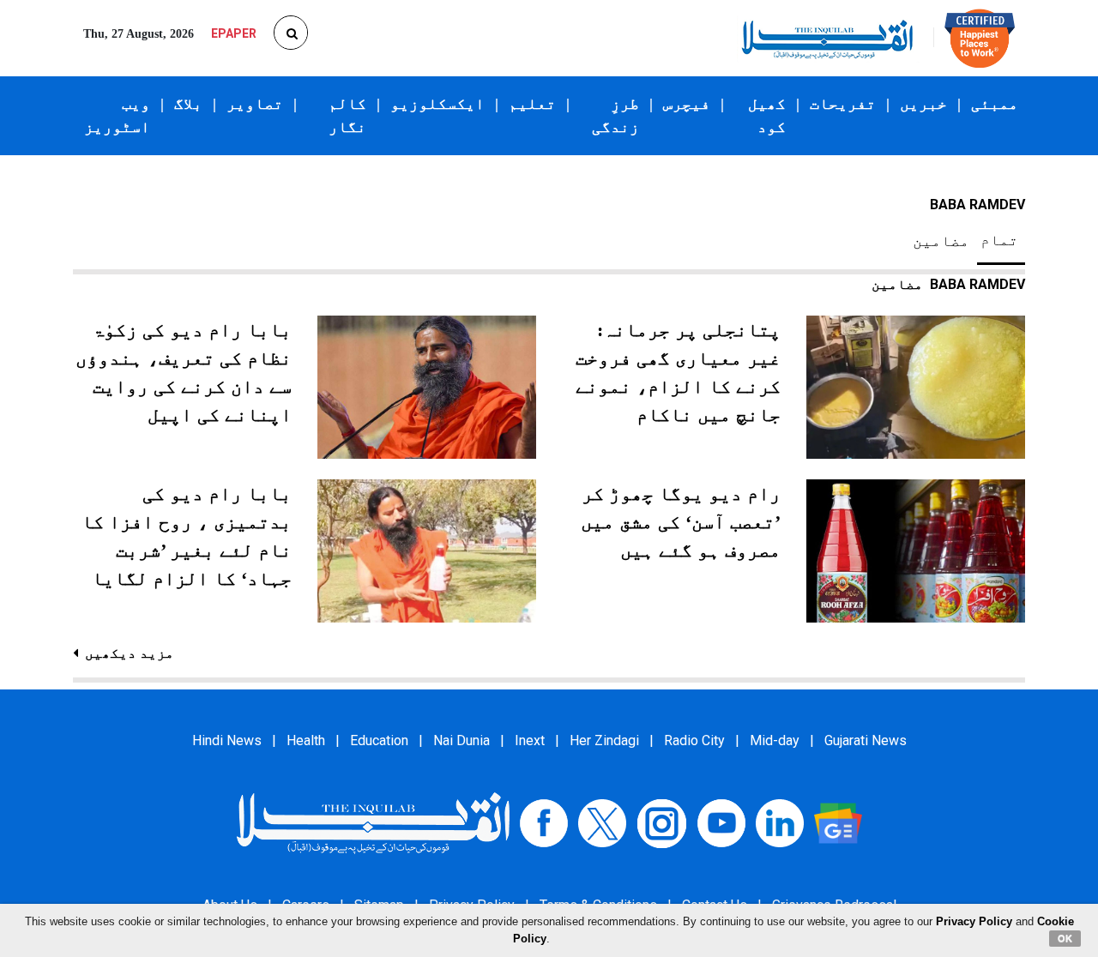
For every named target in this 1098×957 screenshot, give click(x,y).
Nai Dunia (461, 740)
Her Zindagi (604, 740)
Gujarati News (865, 740)
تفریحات (843, 103)
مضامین (941, 241)
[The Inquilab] (373, 823)
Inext (530, 740)
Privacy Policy (974, 921)
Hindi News (227, 740)
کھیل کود (767, 115)
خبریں (923, 103)
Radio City (694, 740)
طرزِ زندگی (615, 115)
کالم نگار (347, 115)
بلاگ (188, 103)
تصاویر (254, 103)
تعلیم (532, 103)
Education (379, 740)
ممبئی (994, 103)
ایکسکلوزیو (437, 103)
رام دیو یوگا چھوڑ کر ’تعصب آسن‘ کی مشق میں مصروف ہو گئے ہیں (681, 522)
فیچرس (686, 103)
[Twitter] (602, 823)
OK (1065, 938)
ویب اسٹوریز (117, 115)
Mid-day (774, 740)
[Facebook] (544, 823)
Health (306, 740)
